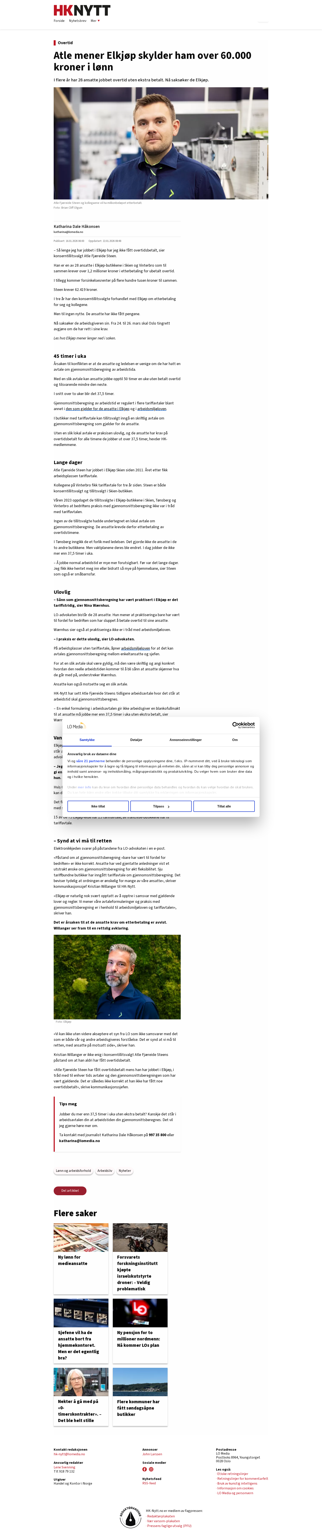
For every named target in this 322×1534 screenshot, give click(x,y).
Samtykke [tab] (87, 740)
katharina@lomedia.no (68, 232)
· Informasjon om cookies (235, 1488)
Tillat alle (224, 806)
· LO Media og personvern (234, 1493)
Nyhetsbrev (77, 20)
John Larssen (152, 1454)
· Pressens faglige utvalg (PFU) (168, 1526)
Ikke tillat (98, 806)
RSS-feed (149, 1483)
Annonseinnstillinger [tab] (186, 740)
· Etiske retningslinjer (232, 1473)
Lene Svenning (64, 1467)
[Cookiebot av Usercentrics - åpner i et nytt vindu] (235, 725)
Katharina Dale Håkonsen (77, 227)
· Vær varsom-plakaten (163, 1521)
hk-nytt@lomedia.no (69, 1454)
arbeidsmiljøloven (151, 409)
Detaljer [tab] (136, 740)
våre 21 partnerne (90, 761)
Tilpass (158, 806)
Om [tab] (235, 740)
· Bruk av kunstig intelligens (236, 1483)
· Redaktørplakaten (160, 1516)
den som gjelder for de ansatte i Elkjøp (97, 409)
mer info (84, 787)
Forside (59, 20)
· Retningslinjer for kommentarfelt (242, 1478)
